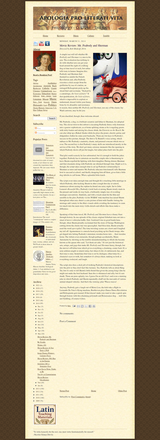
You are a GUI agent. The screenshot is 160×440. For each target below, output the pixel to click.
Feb (39, 382)
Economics (37, 93)
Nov (39, 309)
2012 (38, 391)
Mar (39, 334)
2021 (38, 285)
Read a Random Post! (42, 74)
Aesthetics (52, 83)
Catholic (46, 88)
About (36, 49)
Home (45, 35)
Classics (36, 90)
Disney (55, 91)
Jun (39, 324)
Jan (39, 385)
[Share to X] (86, 306)
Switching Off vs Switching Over (44, 364)
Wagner (45, 110)
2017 (38, 294)
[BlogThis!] (82, 306)
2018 (38, 291)
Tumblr (106, 35)
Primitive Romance (49, 228)
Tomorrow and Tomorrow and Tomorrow (49, 150)
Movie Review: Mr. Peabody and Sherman (47, 337)
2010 (38, 397)
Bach (54, 85)
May (40, 327)
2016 (38, 297)
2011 (38, 395)
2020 (38, 288)
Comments (41, 133)
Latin (55, 96)
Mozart (45, 99)
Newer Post (64, 390)
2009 (38, 401)
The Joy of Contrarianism (47, 374)
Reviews (60, 35)
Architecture (37, 86)
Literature (37, 99)
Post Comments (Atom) (81, 396)
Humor (54, 93)
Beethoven (37, 88)
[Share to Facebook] (90, 306)
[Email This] (78, 306)
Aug (39, 318)
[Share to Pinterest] (93, 306)
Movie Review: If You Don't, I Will (46, 349)
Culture (91, 35)
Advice (35, 83)
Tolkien (39, 110)
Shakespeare (49, 108)
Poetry (45, 105)
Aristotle (47, 85)
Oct (39, 312)
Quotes (35, 108)
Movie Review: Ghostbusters (43, 378)
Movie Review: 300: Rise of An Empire (47, 359)
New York (37, 102)
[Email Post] (74, 306)
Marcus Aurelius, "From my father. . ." (49, 255)
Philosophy (38, 105)
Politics (52, 105)
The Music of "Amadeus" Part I (50, 177)
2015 (38, 300)
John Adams (46, 96)
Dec (39, 306)
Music (76, 35)
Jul (39, 321)
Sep (39, 315)
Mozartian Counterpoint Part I (50, 204)
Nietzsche (47, 102)
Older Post (122, 390)
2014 (38, 303)
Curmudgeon (46, 90)
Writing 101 (42, 345)
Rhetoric (42, 108)
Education (46, 93)
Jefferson (36, 96)
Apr (39, 330)
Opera (54, 101)
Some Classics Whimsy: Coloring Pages (46, 354)
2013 (38, 388)
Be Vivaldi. (42, 342)
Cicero (54, 88)
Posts (39, 128)
